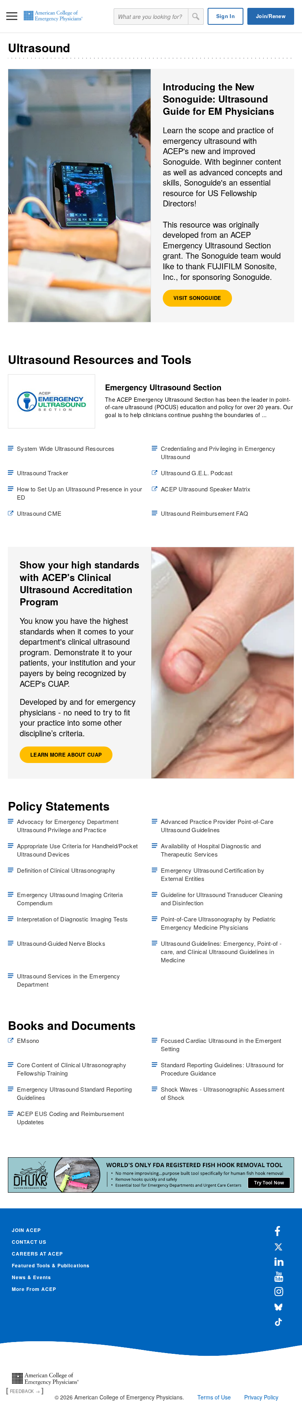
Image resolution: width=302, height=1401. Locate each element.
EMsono (28, 1040)
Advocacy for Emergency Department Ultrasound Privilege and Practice (67, 825)
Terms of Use (214, 1397)
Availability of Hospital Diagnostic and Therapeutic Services (211, 850)
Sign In (225, 16)
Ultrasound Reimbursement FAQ (204, 513)
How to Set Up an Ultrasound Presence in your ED (79, 493)
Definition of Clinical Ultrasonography (66, 870)
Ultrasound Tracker (42, 473)
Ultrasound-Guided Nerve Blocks (61, 943)
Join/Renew (270, 16)
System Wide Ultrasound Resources (66, 448)
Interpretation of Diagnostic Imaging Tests (72, 919)
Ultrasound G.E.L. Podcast (197, 473)
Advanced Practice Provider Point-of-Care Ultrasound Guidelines (217, 825)
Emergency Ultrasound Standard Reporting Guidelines (74, 1093)
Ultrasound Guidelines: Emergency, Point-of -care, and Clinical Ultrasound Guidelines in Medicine (221, 951)
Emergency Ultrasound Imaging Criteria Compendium (70, 898)
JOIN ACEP (26, 1230)
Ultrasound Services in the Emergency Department (68, 980)
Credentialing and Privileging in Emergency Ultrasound (218, 452)
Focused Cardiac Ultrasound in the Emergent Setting (221, 1044)
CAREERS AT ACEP (37, 1253)
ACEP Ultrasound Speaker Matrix (205, 489)
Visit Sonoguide (197, 298)
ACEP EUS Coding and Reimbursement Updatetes (70, 1117)
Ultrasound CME (39, 513)
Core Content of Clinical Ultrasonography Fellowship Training (71, 1069)
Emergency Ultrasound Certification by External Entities (212, 874)
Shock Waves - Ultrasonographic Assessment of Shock (222, 1093)
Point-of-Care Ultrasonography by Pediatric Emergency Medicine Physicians (218, 923)
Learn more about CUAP (66, 754)
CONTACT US (29, 1241)
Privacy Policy (261, 1397)
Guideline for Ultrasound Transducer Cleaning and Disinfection (221, 898)
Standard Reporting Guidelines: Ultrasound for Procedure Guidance (222, 1069)
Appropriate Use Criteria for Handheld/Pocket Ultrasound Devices (77, 850)
